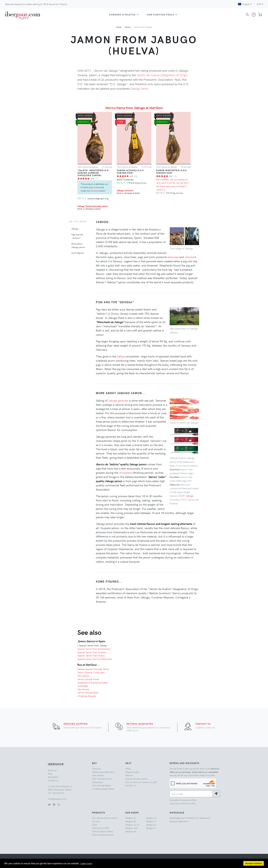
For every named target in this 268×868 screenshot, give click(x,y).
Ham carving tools (160, 14)
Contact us (203, 723)
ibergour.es (151, 817)
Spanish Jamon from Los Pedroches (94, 658)
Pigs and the (77, 236)
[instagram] (58, 804)
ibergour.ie (151, 824)
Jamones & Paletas (122, 14)
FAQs (128, 768)
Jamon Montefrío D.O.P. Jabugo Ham (171, 171)
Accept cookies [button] (253, 863)
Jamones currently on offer (183, 803)
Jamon (128, 27)
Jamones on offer (100, 827)
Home (118, 27)
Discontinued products (103, 834)
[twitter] (49, 804)
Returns (129, 775)
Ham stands (97, 775)
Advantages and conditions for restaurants (190, 817)
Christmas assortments (103, 788)
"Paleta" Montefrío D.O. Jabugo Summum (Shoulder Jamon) (93, 173)
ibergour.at (130, 817)
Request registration (179, 821)
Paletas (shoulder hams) (103, 771)
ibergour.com (131, 827)
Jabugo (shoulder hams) (92, 206)
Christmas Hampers (86, 695)
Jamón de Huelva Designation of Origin (162, 75)
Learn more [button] (86, 863)
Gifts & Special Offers (102, 831)
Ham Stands (83, 675)
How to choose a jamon (136, 778)
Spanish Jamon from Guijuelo (91, 652)
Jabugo (125, 190)
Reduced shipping (75, 723)
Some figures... (78, 252)
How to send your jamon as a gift (141, 782)
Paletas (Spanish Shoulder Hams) (93, 669)
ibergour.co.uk (132, 824)
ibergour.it (151, 827)
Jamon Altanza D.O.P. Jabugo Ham (130, 171)
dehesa (121, 356)
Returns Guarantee (140, 723)
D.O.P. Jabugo (186, 495)
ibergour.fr (151, 821)
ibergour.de (130, 831)
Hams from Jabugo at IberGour (134, 107)
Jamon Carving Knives (88, 679)
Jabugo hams (139, 88)
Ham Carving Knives (102, 778)
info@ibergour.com (57, 798)
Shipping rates (132, 771)
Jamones (96, 768)
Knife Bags (82, 685)
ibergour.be (130, 821)
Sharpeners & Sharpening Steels (92, 682)
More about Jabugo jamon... (79, 245)
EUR (259, 4)
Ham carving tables (101, 785)
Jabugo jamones (118, 400)
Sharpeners (97, 782)
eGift (94, 824)
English (246, 4)
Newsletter (53, 776)
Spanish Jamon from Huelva (91, 655)
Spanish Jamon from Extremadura (93, 648)
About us (52, 770)
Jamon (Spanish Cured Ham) (91, 672)
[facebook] (54, 804)
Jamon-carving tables (87, 692)
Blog (50, 773)
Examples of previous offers (183, 799)
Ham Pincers (83, 689)
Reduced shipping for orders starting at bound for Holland (36, 4)
